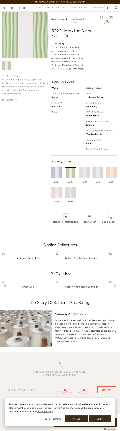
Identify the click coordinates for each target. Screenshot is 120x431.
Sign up (106, 390)
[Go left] (5, 285)
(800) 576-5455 (59, 69)
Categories (63, 19)
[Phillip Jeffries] (14, 8)
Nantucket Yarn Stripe (28, 258)
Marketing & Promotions (64, 393)
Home (53, 19)
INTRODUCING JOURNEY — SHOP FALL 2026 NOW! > (60, 2)
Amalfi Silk (28, 286)
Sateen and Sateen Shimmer (81, 258)
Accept (76, 418)
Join (101, 8)
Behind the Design (84, 393)
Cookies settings (52, 418)
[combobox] (109, 429)
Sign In (95, 8)
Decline (100, 418)
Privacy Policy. (45, 411)
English (111, 429)
